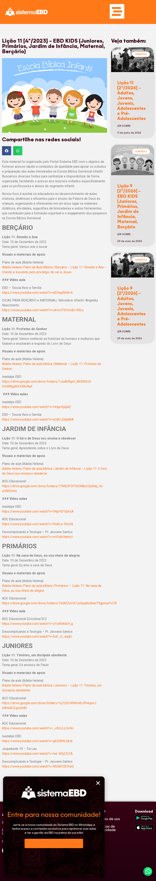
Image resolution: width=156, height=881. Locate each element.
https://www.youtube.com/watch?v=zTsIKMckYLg (37, 624)
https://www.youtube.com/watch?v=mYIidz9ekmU (37, 537)
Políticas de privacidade (106, 828)
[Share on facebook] (6, 150)
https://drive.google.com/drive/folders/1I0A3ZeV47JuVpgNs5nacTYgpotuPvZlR (59, 603)
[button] (98, 783)
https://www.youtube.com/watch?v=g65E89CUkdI (37, 741)
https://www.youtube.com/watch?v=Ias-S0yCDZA (37, 754)
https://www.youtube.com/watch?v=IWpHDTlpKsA (38, 511)
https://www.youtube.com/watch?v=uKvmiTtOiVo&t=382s (43, 310)
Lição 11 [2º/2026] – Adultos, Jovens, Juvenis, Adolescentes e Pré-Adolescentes (131, 100)
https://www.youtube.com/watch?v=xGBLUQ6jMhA (38, 419)
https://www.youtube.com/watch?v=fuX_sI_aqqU (37, 636)
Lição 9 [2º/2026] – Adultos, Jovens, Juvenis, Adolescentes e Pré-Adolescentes (131, 306)
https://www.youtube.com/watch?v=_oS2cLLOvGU (38, 728)
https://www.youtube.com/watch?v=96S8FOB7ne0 (38, 766)
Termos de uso (108, 819)
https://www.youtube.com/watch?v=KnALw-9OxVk (37, 524)
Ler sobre (124, 125)
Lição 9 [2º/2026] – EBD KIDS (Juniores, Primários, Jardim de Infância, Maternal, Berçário (129, 206)
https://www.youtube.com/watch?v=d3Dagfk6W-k (37, 293)
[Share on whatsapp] (17, 150)
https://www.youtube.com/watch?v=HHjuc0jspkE (36, 407)
